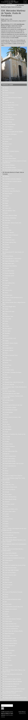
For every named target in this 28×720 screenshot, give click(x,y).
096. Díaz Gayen (7, 331)
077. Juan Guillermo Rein (9, 283)
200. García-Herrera (7, 584)
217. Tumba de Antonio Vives (9, 623)
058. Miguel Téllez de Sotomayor (10, 235)
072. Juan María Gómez (8, 270)
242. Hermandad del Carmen (9, 686)
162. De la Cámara (7, 494)
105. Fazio (5, 352)
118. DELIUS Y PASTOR (8, 384)
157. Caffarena (6, 482)
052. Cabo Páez (6, 220)
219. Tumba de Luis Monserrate (10, 628)
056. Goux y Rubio (7, 230)
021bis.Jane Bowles (7, 139)
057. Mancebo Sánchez (8, 232)
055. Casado (6, 227)
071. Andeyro (6, 268)
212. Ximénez (6, 611)
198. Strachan (6, 579)
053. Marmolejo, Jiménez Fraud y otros (12, 222)
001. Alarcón (6, 87)
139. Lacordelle (6, 436)
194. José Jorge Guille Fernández (11, 570)
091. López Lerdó (7, 318)
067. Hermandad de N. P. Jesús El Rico (12, 258)
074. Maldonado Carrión (8, 275)
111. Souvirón (6, 367)
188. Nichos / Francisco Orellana (10, 555)
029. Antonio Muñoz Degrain (9, 158)
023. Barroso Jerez (7, 143)
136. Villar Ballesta (7, 429)
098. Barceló (6, 335)
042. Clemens (6, 196)
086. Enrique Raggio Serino (9, 306)
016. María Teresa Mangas (9, 124)
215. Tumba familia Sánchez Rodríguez (12, 618)
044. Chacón (6, 200)
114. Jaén (5, 374)
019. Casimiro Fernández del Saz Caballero (13, 131)
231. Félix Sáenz (7, 657)
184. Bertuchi (6, 546)
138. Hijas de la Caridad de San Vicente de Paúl (14, 434)
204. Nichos (5, 594)
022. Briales (5, 141)
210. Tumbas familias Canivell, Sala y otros (13, 606)
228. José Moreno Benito (8, 650)
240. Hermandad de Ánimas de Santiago (12, 681)
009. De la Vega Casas (8, 107)
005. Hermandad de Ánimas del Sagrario (12, 97)
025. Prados (5, 148)
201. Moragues (6, 587)
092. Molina (5, 321)
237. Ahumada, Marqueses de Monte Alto (12, 674)
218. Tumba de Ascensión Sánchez (11, 626)
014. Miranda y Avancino (8, 119)
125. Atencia (5, 402)
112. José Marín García (8, 369)
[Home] (9, 2)
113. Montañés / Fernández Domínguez (12, 372)
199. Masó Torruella (7, 582)
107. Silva (5, 357)
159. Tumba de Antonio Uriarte (10, 487)
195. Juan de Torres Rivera (9, 572)
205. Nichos (5, 597)
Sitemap (3, 716)
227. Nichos (5, 648)
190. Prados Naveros (8, 560)
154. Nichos (5, 473)
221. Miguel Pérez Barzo (8, 633)
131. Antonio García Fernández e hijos (12, 417)
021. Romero (6, 136)
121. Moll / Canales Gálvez (9, 391)
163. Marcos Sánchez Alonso (9, 496)
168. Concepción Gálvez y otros (10, 509)
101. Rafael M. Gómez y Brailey (10, 343)
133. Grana (5, 422)
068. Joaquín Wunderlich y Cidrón (11, 261)
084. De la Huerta (7, 300)
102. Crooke (5, 345)
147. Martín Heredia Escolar (9, 456)
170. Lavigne (6, 513)
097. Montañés (6, 333)
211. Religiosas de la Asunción (10, 609)
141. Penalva (6, 441)
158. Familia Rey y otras (8, 484)
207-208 (5, 601)
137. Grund (5, 431)
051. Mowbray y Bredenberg (9, 218)
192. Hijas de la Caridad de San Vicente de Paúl (14, 565)
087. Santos (5, 309)
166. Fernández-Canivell (8, 504)
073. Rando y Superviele (8, 273)
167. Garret (5, 506)
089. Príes (5, 313)
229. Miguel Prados (7, 653)
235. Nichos (5, 667)
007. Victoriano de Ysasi (8, 102)
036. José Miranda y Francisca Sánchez (12, 181)
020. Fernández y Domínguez (10, 134)
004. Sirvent (5, 95)
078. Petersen (6, 285)
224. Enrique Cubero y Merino (10, 640)
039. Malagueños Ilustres (9, 188)
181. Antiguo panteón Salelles (10, 537)
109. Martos (5, 362)
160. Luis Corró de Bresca (9, 489)
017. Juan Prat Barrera (8, 126)
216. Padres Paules (7, 621)
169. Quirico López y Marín (9, 511)
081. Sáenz (5, 292)
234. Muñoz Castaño (7, 665)
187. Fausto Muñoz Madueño (10, 553)
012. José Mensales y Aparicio (10, 114)
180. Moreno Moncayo (8, 535)
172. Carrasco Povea (8, 518)
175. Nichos (5, 526)
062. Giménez (6, 244)
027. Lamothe (6, 153)
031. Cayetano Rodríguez (9, 165)
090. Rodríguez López (8, 316)
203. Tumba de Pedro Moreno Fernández (12, 592)
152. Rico (5, 468)
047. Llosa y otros (7, 208)
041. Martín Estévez (7, 193)
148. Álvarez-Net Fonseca (9, 458)
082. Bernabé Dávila (7, 295)
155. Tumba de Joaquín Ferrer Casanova (12, 475)
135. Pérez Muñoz (7, 426)
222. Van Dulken (6, 636)
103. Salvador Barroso (8, 348)
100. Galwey (6, 340)
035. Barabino (6, 176)
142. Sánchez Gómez (8, 444)
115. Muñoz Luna (7, 377)
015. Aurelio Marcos (7, 122)
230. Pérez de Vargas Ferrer (9, 655)
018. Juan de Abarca (7, 129)
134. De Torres (6, 424)
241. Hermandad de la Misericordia (11, 684)
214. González (6, 616)
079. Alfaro (5, 287)
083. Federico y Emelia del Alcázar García (12, 297)
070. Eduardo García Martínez (10, 265)
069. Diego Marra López (8, 263)
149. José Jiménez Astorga (9, 461)
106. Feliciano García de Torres (10, 355)
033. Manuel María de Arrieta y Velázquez (12, 170)
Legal (11, 715)
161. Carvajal (6, 492)
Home (2, 5)
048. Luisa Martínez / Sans (9, 210)
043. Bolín (5, 198)
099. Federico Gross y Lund (9, 338)
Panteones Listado (10, 5)
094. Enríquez (6, 326)
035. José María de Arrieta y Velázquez (12, 178)
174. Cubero (6, 523)
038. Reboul (5, 186)
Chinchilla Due (6, 453)
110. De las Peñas (7, 365)
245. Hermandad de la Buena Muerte (11, 695)
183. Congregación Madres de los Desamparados (14, 544)
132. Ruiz (5, 419)
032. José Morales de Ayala (9, 167)
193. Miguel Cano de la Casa (9, 567)
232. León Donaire (7, 660)
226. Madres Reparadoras (9, 645)
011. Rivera (5, 112)
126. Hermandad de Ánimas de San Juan (12, 405)
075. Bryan (5, 278)
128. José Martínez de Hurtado (10, 409)
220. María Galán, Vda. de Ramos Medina (13, 631)
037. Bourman (6, 183)
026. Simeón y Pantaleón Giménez (11, 151)
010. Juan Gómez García (9, 109)
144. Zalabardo (6, 448)
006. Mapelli (5, 100)
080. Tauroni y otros (7, 290)
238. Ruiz (5, 676)
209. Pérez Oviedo (7, 604)
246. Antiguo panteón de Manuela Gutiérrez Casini (15, 697)
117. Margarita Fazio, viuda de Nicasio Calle (13, 382)
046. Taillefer (6, 205)
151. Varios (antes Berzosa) (9, 466)
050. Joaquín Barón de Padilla (10, 215)
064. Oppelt (5, 249)
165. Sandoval (6, 501)
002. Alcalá (5, 90)
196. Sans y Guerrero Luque (9, 575)
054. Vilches (5, 225)
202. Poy (5, 589)
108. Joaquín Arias (7, 360)
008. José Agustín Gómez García (10, 104)
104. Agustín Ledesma (8, 350)
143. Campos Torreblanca (9, 446)
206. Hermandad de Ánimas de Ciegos (12, 599)
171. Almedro (6, 516)
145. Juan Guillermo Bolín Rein (10, 451)
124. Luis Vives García (8, 400)
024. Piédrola (6, 146)
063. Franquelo (6, 247)
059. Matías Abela (7, 237)
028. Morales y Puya (7, 156)
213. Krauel (5, 614)
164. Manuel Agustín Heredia (9, 499)
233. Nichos (5, 662)
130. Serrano (6, 414)
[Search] (2, 708)
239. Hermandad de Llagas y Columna (12, 679)
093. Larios (5, 323)
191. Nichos (5, 562)
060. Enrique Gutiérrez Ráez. (9, 242)
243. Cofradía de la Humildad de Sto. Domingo (14, 688)
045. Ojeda (5, 203)
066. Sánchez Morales (8, 256)
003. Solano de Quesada (8, 92)
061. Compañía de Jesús (8, 239)
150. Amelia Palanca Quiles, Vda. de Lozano (13, 463)
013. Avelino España (7, 117)
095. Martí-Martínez (7, 328)
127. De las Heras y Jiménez (9, 407)
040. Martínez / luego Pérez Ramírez (11, 191)
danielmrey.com (22, 713)
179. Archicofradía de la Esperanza (11, 532)
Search (7, 715)
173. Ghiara (5, 521)
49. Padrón (5, 213)
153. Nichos (5, 470)
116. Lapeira (6, 379)
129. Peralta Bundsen (8, 412)
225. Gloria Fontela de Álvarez (10, 643)
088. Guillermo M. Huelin (8, 311)
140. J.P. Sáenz (6, 439)
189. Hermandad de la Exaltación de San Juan (14, 558)
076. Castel (5, 280)
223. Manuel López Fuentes (9, 638)
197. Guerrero (6, 577)
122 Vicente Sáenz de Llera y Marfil (11, 393)
